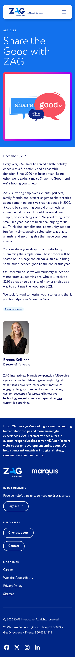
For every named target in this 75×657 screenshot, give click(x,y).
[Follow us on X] (16, 648)
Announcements (13, 309)
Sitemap (8, 594)
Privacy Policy (12, 586)
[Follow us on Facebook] (6, 648)
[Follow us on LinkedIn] (37, 648)
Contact (13, 546)
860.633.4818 (43, 632)
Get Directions (12, 632)
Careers (8, 570)
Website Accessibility (18, 578)
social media (49, 259)
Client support (18, 532)
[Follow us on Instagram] (27, 648)
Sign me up (15, 506)
